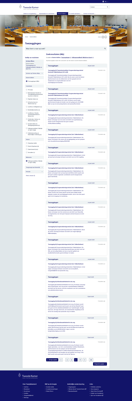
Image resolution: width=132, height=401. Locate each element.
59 (91, 360)
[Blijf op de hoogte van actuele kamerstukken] (105, 37)
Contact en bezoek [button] (88, 13)
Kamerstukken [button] (62, 13)
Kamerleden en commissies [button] (47, 13)
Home (26, 36)
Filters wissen (29, 175)
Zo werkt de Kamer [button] (74, 13)
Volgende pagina (99, 364)
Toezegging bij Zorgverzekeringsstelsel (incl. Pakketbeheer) (65, 115)
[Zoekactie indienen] (107, 7)
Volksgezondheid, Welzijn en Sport (82, 57)
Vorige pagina (53, 359)
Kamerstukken (33, 36)
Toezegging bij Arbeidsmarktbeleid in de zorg (61, 281)
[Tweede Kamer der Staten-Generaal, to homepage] (29, 7)
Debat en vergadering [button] (30, 13)
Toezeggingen (65, 57)
